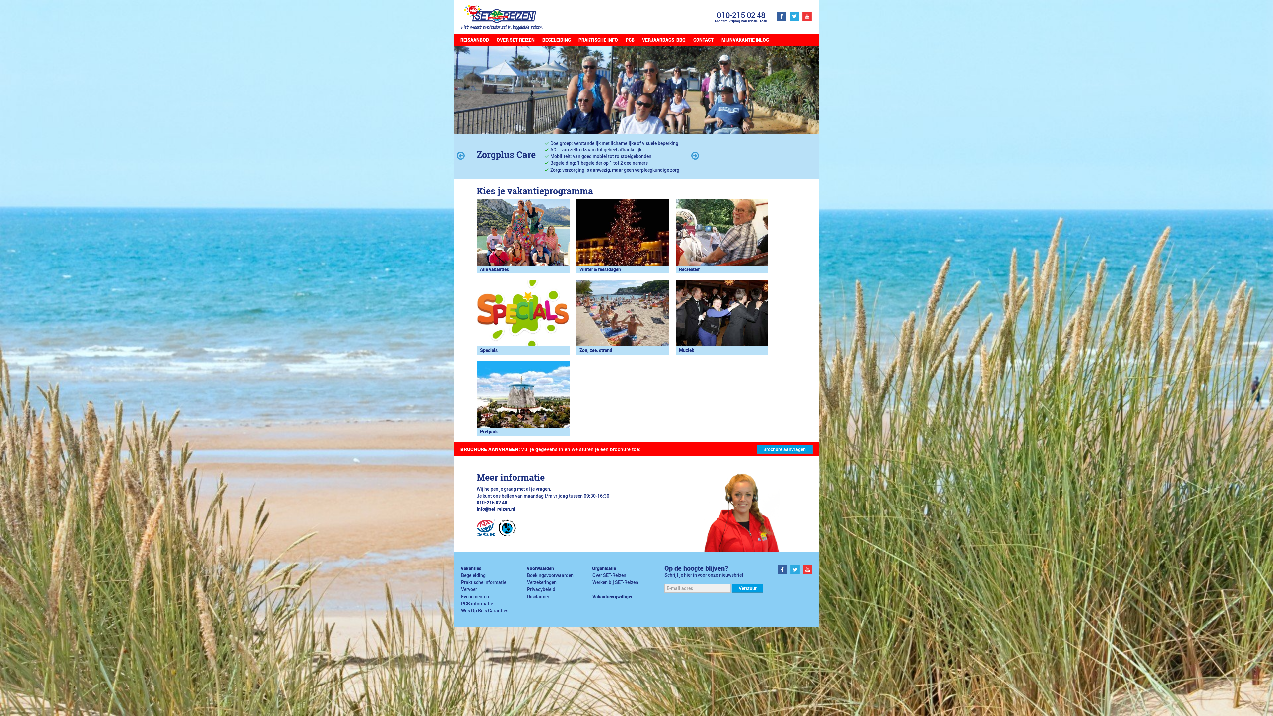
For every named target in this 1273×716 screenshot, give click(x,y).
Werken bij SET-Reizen (615, 582)
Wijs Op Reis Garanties (484, 611)
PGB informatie (477, 604)
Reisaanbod (474, 40)
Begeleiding (556, 40)
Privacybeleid (541, 589)
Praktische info (598, 40)
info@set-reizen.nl (496, 509)
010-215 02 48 (741, 14)
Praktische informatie (483, 582)
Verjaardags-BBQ (664, 40)
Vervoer (469, 589)
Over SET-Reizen (516, 40)
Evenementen (475, 597)
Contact (703, 40)
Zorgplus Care (506, 154)
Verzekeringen (542, 582)
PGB (630, 40)
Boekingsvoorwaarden (550, 575)
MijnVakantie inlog (745, 40)
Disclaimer (538, 597)
